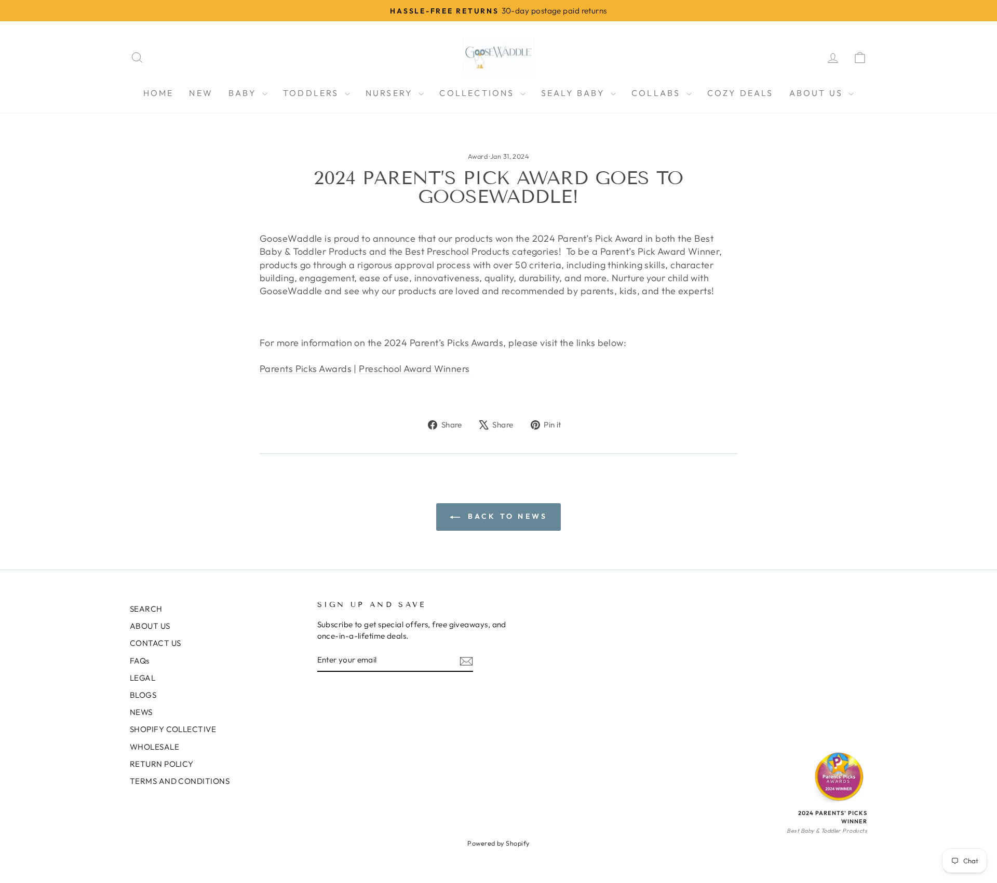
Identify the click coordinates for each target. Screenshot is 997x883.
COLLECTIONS (478, 93)
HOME (158, 93)
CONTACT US (155, 643)
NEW (201, 93)
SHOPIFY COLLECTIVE (173, 729)
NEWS (141, 712)
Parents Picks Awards (306, 369)
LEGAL (142, 678)
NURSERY (391, 93)
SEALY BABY (574, 93)
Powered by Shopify (498, 843)
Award (478, 156)
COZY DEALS (740, 93)
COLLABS (657, 93)
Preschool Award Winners (414, 369)
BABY (244, 93)
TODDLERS (312, 93)
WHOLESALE (154, 747)
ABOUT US (817, 93)
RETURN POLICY (162, 764)
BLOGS (143, 695)
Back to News (506, 516)
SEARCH (146, 609)
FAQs (140, 661)
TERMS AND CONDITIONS (180, 781)
